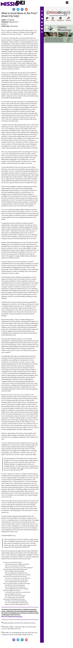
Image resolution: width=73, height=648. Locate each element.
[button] (67, 2)
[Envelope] (42, 29)
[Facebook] (42, 22)
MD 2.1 (5, 24)
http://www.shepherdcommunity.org (11, 616)
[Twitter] (42, 25)
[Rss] (42, 32)
